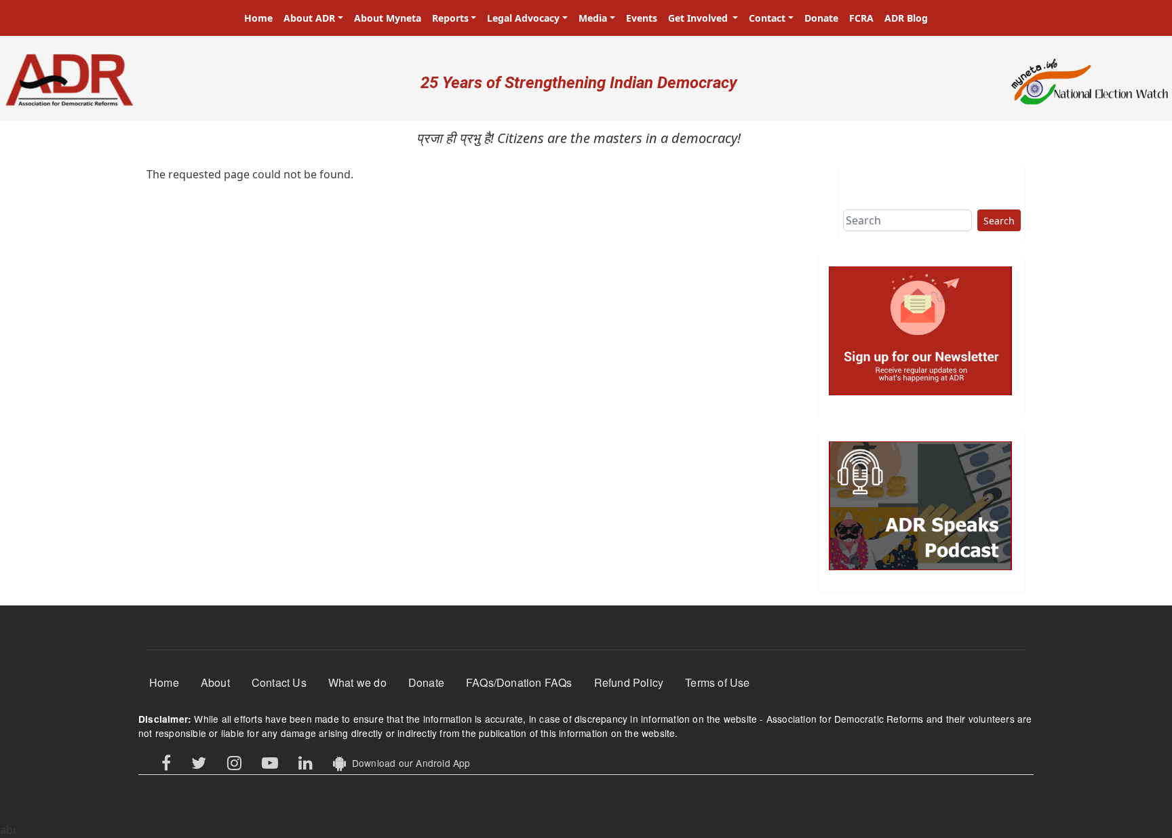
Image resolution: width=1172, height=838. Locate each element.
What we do (357, 682)
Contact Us (279, 682)
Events (641, 18)
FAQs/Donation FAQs (519, 682)
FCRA (861, 18)
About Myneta (387, 18)
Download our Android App (408, 763)
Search (999, 220)
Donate (821, 18)
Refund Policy (629, 682)
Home (258, 18)
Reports (450, 18)
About (215, 682)
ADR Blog (906, 18)
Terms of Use (717, 682)
